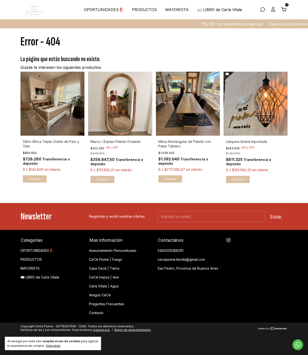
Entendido (53, 346)
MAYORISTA (177, 9)
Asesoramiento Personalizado (112, 250)
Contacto (96, 313)
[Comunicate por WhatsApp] (297, 344)
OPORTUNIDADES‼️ (103, 9)
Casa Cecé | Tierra (104, 268)
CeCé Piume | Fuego (105, 259)
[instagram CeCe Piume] (228, 240)
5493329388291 (170, 250)
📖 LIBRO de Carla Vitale (219, 9)
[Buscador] (262, 10)
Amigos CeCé (100, 295)
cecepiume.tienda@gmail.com (181, 259)
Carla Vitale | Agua (103, 286)
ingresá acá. (101, 330)
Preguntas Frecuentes (106, 304)
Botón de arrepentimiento (133, 330)
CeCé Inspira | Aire (104, 277)
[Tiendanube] (272, 328)
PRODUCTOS (144, 9)
